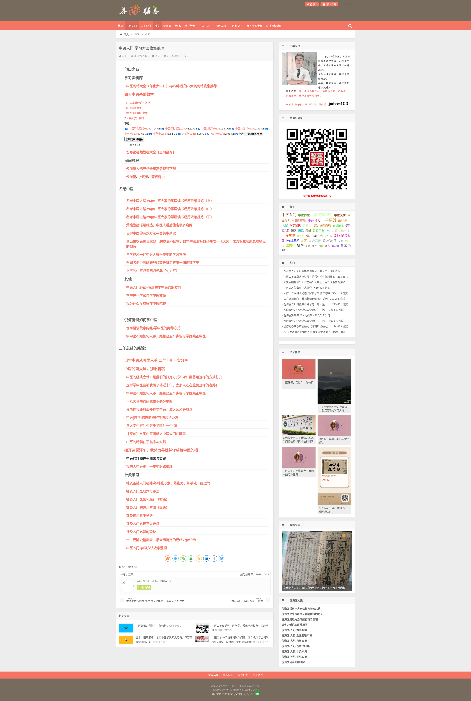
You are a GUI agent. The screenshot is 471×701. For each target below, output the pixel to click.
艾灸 (340, 240)
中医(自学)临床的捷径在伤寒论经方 (152, 418)
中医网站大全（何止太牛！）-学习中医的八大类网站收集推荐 (171, 86)
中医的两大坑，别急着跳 (144, 369)
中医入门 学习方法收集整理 (146, 548)
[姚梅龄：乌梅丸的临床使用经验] (334, 434)
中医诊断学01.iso (211, 128)
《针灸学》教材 (133, 107)
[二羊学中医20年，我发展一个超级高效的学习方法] (334, 402)
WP (227, 689)
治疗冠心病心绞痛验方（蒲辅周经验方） (307, 326)
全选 (241, 133)
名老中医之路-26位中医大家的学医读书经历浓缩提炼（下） (170, 217)
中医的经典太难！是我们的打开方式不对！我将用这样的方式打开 (174, 377)
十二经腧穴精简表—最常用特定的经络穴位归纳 (161, 540)
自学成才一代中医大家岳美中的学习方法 (156, 255)
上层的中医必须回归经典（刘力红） (152, 271)
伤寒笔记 (295, 225)
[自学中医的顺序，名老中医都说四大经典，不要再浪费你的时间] (126, 640)
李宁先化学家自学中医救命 (146, 295)
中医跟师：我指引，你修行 (151, 625)
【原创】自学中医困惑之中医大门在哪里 (156, 434)
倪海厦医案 (338, 226)
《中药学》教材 (135, 118)
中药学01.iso (131, 133)
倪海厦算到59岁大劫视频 (298, 315)
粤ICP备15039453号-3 (225, 694)
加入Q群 (331, 4)
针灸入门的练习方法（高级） (147, 507)
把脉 (314, 235)
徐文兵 (300, 236)
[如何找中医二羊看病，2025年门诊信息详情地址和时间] (299, 433)
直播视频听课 (273, 25)
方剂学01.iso (189, 133)
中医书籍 (204, 25)
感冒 (308, 235)
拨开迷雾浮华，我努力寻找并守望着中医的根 (161, 450)
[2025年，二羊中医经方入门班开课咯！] (334, 503)
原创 (308, 230)
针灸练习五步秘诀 (139, 516)
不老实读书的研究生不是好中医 (149, 401)
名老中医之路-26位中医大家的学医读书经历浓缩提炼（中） (170, 209)
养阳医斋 (140, 10)
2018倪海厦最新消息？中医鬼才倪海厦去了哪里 (311, 331)
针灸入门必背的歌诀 (141, 532)
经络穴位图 (330, 240)
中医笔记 (235, 25)
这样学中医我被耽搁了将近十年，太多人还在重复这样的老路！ (172, 385)
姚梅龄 (342, 230)
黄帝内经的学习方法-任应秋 (247, 600)
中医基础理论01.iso (140, 128)
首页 (120, 25)
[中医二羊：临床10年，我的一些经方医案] (299, 466)
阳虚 (308, 246)
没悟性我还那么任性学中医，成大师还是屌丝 (159, 409)
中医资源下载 (299, 220)
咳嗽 (328, 230)
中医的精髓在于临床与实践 (146, 442)
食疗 (321, 246)
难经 (314, 246)
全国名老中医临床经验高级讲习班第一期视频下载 (162, 263)
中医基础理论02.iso (176, 128)
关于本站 (258, 675)
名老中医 (318, 230)
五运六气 (342, 220)
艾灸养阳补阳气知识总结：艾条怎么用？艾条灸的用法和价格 (318, 282)
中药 (311, 220)
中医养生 (304, 215)
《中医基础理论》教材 (137, 102)
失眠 (334, 230)
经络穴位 (315, 240)
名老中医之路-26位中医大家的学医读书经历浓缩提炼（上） (170, 201)
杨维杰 (328, 236)
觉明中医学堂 (254, 25)
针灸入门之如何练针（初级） (147, 499)
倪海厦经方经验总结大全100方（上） (305, 309)
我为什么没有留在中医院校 (146, 304)
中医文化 (340, 215)
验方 (327, 246)
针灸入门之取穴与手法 (142, 491)
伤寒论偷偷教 (322, 225)
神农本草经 (292, 240)
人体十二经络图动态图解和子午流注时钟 (307, 293)
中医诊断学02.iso (245, 128)
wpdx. (249, 689)
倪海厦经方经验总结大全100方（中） (305, 320)
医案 (294, 230)
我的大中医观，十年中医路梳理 (149, 467)
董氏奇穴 (158, 177)
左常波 (290, 235)
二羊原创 (146, 25)
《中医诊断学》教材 (136, 113)
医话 (301, 230)
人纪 (285, 225)
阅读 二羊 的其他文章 (144, 587)
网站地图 (243, 675)
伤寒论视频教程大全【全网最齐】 (151, 152)
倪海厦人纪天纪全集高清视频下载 (151, 169)
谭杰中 (290, 246)
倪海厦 (167, 25)
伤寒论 (307, 225)
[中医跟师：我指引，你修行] (126, 628)
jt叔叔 (178, 25)
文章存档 (213, 675)
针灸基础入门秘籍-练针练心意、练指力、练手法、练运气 (168, 483)
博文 (157, 25)
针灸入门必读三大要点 (142, 524)
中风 (317, 220)
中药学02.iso (160, 133)
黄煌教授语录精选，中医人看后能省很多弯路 (159, 225)
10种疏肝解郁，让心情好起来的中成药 (306, 298)
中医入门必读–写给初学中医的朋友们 (153, 287)
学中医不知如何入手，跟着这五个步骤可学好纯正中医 (166, 336)
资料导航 (221, 25)
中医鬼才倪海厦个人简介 (298, 287)
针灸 (300, 246)
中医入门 (132, 25)
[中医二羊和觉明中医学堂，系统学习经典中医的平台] (202, 628)
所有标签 (228, 675)
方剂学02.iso (217, 133)
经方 (304, 240)
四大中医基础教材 (139, 94)
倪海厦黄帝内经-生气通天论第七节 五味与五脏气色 (155, 600)
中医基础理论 (321, 215)
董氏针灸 (190, 25)
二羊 (124, 56)
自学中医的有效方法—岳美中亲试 (151, 233)
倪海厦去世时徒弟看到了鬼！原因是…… (307, 304)
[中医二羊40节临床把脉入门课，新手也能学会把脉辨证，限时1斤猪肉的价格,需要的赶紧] (202, 640)
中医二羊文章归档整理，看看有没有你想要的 (309, 276)
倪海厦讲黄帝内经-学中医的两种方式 (153, 328)
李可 (321, 236)
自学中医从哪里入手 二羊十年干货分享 (156, 360)
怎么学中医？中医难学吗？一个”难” (152, 426)
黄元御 (335, 246)
